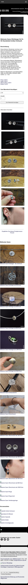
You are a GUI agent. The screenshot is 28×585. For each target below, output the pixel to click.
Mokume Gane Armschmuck (8, 414)
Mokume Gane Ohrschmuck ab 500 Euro (11, 478)
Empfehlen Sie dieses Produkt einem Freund (12, 232)
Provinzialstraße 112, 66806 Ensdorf (11, 559)
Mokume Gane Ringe (6, 491)
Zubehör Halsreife (5, 517)
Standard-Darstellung (14, 572)
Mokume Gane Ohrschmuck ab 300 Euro (11, 457)
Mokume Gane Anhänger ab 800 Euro (10, 328)
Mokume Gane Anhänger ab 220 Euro (10, 285)
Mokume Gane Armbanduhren (8, 392)
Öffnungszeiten (19, 567)
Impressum (11, 567)
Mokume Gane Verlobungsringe (9, 500)
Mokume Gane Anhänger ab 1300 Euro (11, 349)
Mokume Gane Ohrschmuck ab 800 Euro (11, 483)
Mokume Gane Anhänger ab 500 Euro (10, 306)
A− (2, 572)
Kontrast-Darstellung (5, 574)
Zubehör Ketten (4, 520)
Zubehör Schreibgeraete (7, 523)
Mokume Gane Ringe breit (7, 496)
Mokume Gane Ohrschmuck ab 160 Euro (11, 435)
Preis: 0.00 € (6, 82)
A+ (7, 572)
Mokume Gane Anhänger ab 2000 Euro (11, 371)
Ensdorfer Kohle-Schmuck (7, 511)
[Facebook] (2, 540)
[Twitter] (5, 540)
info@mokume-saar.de (20, 560)
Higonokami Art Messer (6, 514)
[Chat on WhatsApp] (6, 563)
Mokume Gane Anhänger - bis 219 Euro (11, 263)
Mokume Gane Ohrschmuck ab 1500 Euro (11, 487)
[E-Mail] (8, 540)
